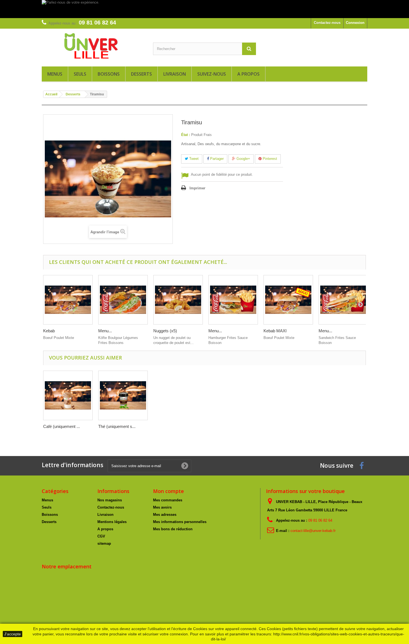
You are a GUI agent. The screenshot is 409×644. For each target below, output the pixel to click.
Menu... (105, 330)
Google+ (242, 159)
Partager (216, 159)
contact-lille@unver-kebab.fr (313, 531)
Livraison (174, 74)
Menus (54, 74)
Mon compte (168, 491)
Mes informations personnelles (179, 522)
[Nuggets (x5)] (178, 300)
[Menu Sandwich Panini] (343, 300)
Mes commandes (167, 500)
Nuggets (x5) (165, 330)
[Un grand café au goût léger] (68, 395)
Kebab (49, 330)
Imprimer (197, 188)
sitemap (104, 543)
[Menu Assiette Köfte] (123, 300)
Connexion (355, 23)
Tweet (193, 159)
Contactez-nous (327, 23)
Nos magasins (109, 500)
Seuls (80, 74)
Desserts (141, 74)
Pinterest (269, 159)
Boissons (109, 74)
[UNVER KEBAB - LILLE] (93, 46)
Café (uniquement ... (61, 426)
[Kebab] (68, 300)
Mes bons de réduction (173, 529)
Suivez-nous (211, 74)
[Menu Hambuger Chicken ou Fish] (233, 300)
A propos (248, 74)
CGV (101, 536)
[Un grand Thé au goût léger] (123, 395)
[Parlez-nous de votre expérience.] (204, 9)
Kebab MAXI (275, 330)
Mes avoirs (162, 507)
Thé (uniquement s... (116, 426)
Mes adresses (164, 514)
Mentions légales (112, 522)
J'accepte (12, 634)
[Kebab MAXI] (288, 300)
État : (185, 135)
